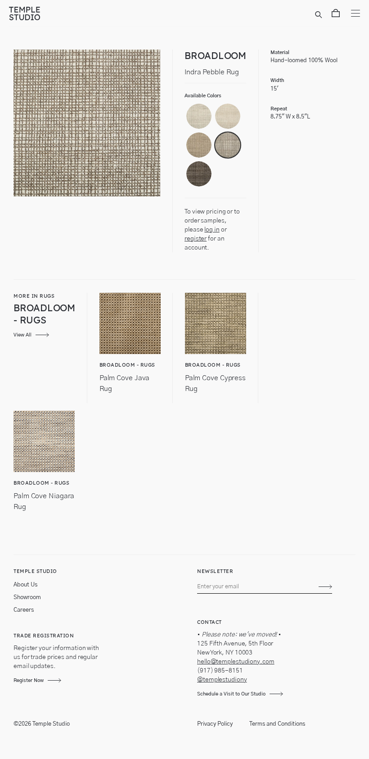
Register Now (29, 680)
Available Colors (202, 95)
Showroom (27, 597)
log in (211, 230)
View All (23, 334)
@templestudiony (222, 680)
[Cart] (336, 14)
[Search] (320, 14)
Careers (24, 610)
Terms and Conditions (277, 724)
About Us (25, 585)
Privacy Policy (215, 724)
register (195, 239)
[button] (198, 116)
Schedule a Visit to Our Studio (231, 693)
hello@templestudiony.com (235, 662)
